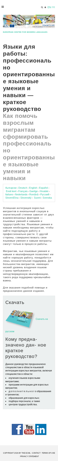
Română (33, 194)
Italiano (9, 194)
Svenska (47, 197)
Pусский (44, 194)
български (11, 188)
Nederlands (21, 194)
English (33, 188)
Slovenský (25, 197)
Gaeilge (33, 191)
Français (23, 191)
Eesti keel (11, 191)
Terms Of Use (48, 453)
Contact (36, 453)
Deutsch (22, 188)
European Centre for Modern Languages (25, 32)
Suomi (37, 197)
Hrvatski (44, 191)
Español (43, 188)
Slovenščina (11, 197)
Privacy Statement (29, 456)
